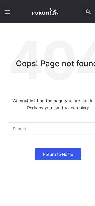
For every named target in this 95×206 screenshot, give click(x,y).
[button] (7, 11)
